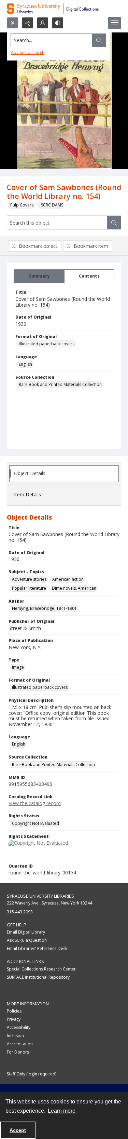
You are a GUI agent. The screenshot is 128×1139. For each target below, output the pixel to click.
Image (18, 667)
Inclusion (15, 1035)
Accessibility (18, 1027)
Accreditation (20, 1044)
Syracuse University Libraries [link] (40, 896)
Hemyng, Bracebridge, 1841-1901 (44, 608)
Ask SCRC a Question (27, 940)
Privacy (13, 1019)
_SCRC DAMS (51, 205)
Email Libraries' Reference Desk (37, 948)
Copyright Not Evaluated (35, 823)
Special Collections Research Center (41, 969)
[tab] (39, 276)
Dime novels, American (74, 588)
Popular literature (29, 588)
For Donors (18, 1052)
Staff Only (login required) (31, 1074)
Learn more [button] (61, 1111)
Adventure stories (29, 579)
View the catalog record (35, 803)
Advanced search (27, 52)
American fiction (68, 579)
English (25, 364)
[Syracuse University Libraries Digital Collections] (64, 8)
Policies (14, 1011)
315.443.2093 (20, 912)
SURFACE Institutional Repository (38, 977)
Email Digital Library (26, 932)
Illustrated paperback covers (46, 344)
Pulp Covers (21, 205)
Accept (18, 1130)
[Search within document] (114, 222)
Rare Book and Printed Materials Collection (60, 384)
